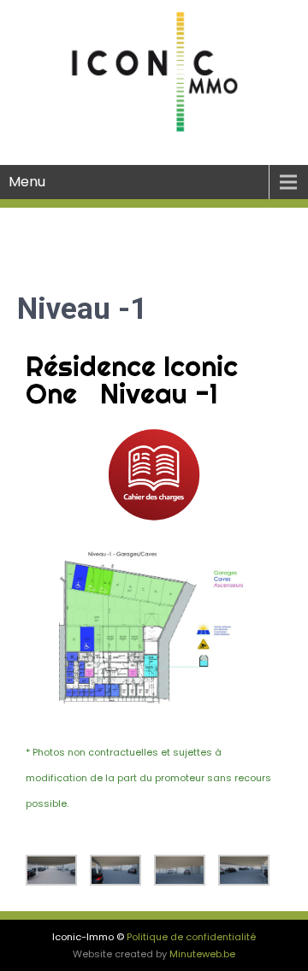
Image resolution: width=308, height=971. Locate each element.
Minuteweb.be (202, 954)
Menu (27, 181)
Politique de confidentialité (191, 937)
